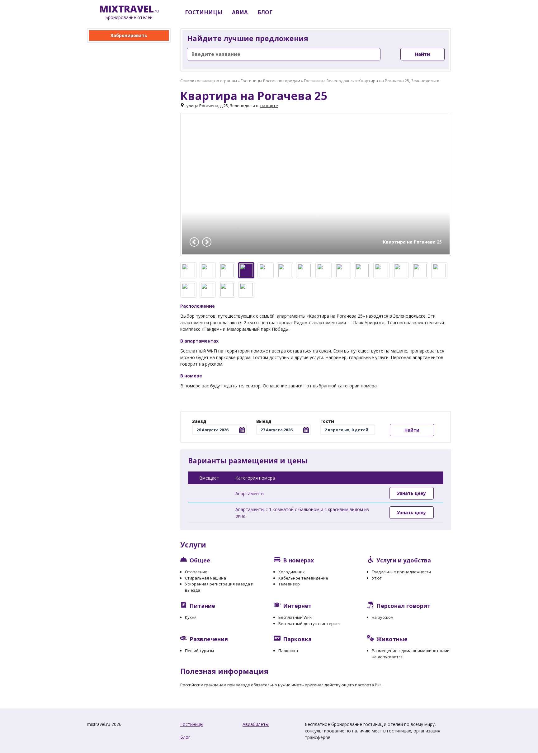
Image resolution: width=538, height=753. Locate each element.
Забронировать (129, 35)
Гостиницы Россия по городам (270, 80)
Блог (185, 737)
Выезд (263, 421)
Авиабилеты (256, 724)
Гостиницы (191, 724)
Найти (422, 54)
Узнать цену (411, 493)
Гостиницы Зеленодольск (329, 80)
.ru (129, 12)
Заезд (199, 421)
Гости (327, 421)
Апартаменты (249, 493)
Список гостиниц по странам (208, 80)
